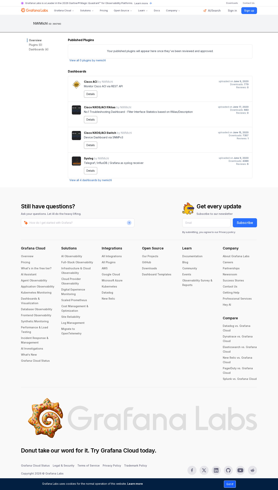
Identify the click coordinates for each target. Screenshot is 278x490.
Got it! (229, 484)
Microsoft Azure (112, 280)
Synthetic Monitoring (35, 321)
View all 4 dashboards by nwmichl (90, 180)
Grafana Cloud (62, 10)
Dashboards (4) (39, 49)
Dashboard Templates (156, 274)
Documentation (192, 256)
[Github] (228, 470)
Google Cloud (111, 274)
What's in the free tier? (36, 268)
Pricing (104, 10)
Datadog (107, 292)
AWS (105, 268)
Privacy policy (227, 232)
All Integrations (112, 256)
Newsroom (230, 274)
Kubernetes (109, 286)
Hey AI (227, 304)
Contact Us (230, 286)
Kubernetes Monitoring (36, 292)
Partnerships (231, 268)
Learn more (135, 483)
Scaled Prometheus (74, 300)
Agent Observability (34, 280)
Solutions (85, 10)
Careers (228, 262)
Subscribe (245, 223)
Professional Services (237, 298)
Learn (141, 10)
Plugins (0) (35, 44)
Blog (185, 262)
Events (186, 274)
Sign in (232, 10)
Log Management (73, 322)
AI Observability (71, 256)
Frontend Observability (36, 315)
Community (189, 268)
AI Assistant (28, 274)
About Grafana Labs (236, 256)
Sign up (249, 10)
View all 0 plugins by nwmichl (87, 60)
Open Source (121, 10)
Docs (157, 10)
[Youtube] (240, 470)
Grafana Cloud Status (35, 360)
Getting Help (231, 292)
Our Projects (150, 256)
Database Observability (36, 309)
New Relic (108, 298)
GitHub (146, 262)
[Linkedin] (216, 470)
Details (90, 94)
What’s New (29, 354)
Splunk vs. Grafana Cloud (240, 378)
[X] (204, 470)
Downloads (149, 268)
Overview (35, 40)
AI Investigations (32, 348)
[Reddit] (252, 470)
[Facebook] (191, 470)
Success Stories (233, 280)
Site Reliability (70, 316)
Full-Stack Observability (77, 262)
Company (171, 10)
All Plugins (109, 262)
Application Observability (37, 286)
